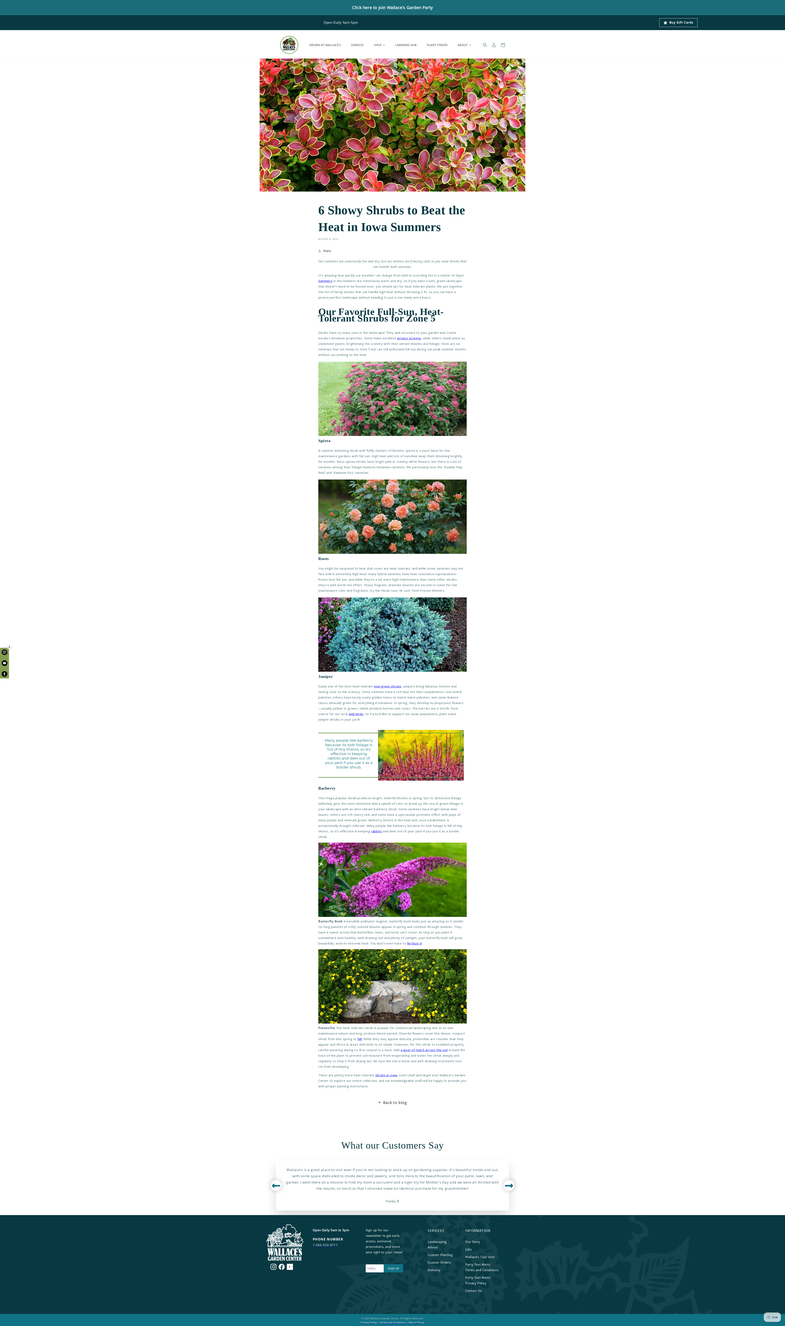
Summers (325, 281)
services (436, 1230)
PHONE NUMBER (328, 1239)
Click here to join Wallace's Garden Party (392, 7)
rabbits (376, 831)
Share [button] (327, 251)
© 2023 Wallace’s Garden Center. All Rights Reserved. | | (393, 1320)
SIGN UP (393, 1268)
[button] (484, 45)
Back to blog (395, 1102)
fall (360, 1039)
